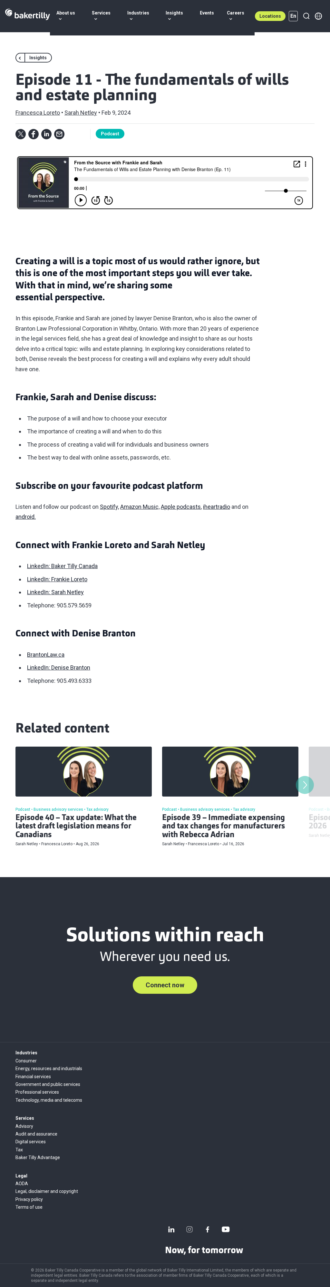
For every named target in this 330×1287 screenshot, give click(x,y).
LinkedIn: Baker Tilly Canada (62, 566)
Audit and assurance (36, 1134)
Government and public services (47, 1084)
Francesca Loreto (37, 112)
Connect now (165, 985)
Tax (19, 1149)
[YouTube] (225, 1229)
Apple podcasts (181, 506)
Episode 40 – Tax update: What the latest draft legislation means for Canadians (76, 826)
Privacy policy (29, 1199)
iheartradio (216, 506)
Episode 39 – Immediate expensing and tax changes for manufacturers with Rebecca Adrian (223, 826)
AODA (21, 1183)
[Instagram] (189, 1229)
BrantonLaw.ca (45, 654)
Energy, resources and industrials (48, 1068)
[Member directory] (318, 16)
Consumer (26, 1060)
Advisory (24, 1126)
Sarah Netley (80, 112)
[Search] (306, 16)
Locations (270, 16)
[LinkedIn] (171, 1229)
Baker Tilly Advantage (37, 1157)
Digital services (30, 1141)
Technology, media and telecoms (48, 1100)
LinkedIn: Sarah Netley (55, 592)
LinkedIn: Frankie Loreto (57, 579)
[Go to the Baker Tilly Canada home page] (27, 16)
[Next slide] (305, 785)
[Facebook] (207, 1229)
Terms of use (29, 1207)
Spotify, (109, 506)
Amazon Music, (140, 506)
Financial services (33, 1076)
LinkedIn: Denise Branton (58, 667)
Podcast (110, 133)
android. (25, 516)
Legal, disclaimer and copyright (46, 1191)
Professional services (37, 1092)
